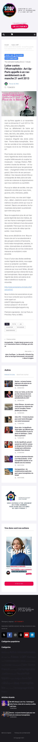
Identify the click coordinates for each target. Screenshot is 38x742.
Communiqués (12, 661)
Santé (25, 678)
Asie (8, 657)
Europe (8, 665)
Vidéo (31, 687)
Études (4, 692)
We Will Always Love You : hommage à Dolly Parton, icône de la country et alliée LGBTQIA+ (23, 704)
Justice (6, 673)
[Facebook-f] (9, 635)
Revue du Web (14, 84)
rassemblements (10, 330)
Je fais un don (19, 583)
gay (21, 324)
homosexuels (20, 327)
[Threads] (20, 635)
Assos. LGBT (15, 45)
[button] (34, 34)
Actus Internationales (22, 652)
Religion (18, 678)
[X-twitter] (4, 635)
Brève (3, 661)
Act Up (14, 324)
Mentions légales (6, 733)
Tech (7, 688)
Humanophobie (26, 669)
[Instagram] (15, 635)
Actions (5, 652)
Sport (10, 683)
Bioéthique (31, 657)
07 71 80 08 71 (19, 621)
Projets (12, 679)
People (20, 673)
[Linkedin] (32, 635)
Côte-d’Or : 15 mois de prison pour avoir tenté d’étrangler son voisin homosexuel (24, 419)
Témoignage (20, 687)
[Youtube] (26, 635)
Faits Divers (28, 664)
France (6, 669)
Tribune (11, 688)
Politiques (19, 55)
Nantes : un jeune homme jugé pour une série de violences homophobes (23, 383)
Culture (22, 661)
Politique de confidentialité (22, 733)
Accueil (7, 45)
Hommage (13, 669)
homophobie (9, 327)
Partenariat (13, 674)
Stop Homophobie (11, 58)
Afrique (4, 657)
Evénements (16, 665)
